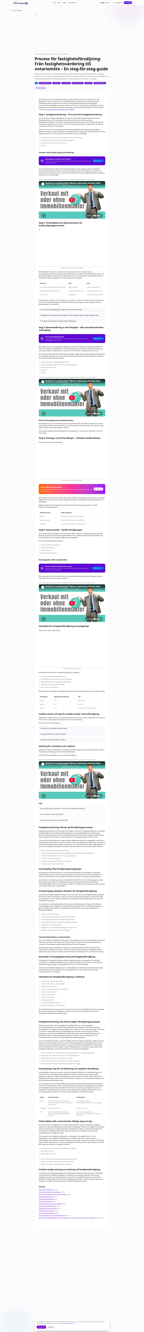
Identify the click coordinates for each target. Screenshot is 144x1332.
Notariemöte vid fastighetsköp (47, 1206)
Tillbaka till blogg (16, 10)
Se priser (99, 489)
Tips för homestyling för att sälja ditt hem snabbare (58, 109)
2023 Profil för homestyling (46, 1189)
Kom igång (128, 2)
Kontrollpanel (72, 2)
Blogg (64, 2)
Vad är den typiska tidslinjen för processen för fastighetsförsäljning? (63, 808)
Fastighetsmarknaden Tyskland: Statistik (50, 1204)
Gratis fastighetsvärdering (46, 1199)
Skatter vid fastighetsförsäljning (48, 1208)
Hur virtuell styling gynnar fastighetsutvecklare (52, 1215)
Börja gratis (97, 161)
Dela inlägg (41, 88)
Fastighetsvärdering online (46, 1197)
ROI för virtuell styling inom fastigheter (50, 1192)
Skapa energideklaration (45, 1201)
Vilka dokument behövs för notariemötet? (55, 820)
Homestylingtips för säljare (46, 1211)
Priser (59, 2)
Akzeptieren (41, 1327)
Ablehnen (51, 1327)
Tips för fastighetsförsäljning (47, 1213)
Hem (54, 2)
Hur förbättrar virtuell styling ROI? (52, 814)
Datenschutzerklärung (68, 1323)
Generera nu (96, 568)
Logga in (119, 2)
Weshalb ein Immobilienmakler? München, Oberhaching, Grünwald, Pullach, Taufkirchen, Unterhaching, (68, 1218)
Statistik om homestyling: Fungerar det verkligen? (52, 1194)
